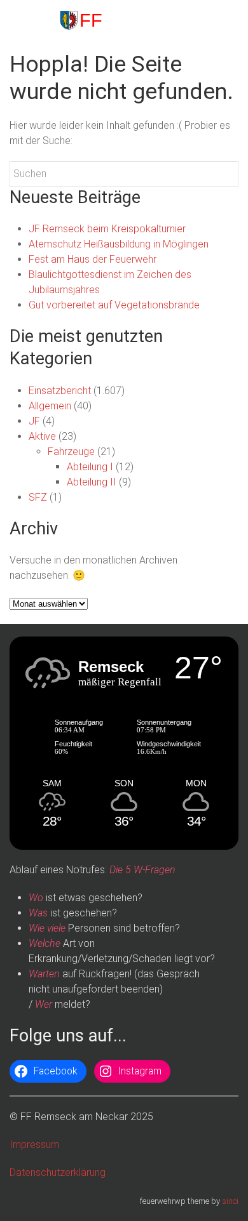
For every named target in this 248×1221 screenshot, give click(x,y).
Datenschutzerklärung (58, 1172)
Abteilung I (90, 467)
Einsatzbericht (60, 391)
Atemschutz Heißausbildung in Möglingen (119, 244)
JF (34, 421)
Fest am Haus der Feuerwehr (92, 259)
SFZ (38, 497)
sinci (230, 1201)
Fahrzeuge (71, 452)
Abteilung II (91, 482)
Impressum (34, 1144)
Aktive (42, 436)
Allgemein (50, 406)
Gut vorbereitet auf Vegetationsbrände (114, 305)
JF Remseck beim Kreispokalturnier (107, 229)
